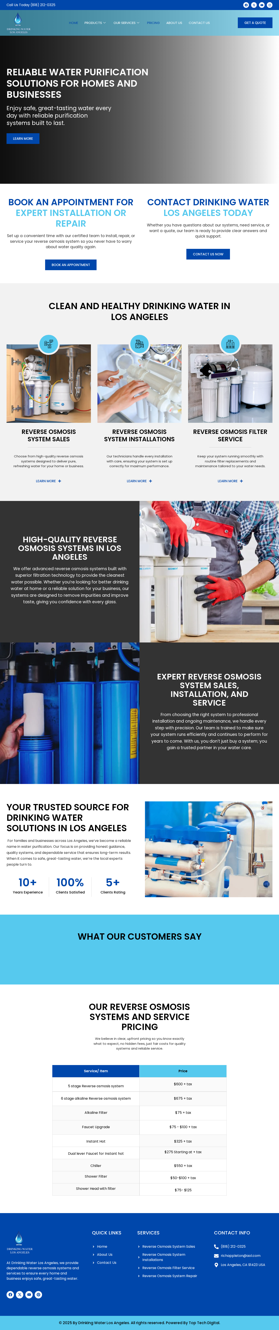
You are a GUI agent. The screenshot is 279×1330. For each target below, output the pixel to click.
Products (93, 22)
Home (73, 22)
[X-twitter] (19, 1294)
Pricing (153, 22)
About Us (174, 22)
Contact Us (199, 22)
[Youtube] (29, 1294)
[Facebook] (10, 1294)
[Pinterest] (38, 1294)
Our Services (125, 22)
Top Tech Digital (204, 1322)
